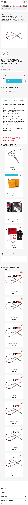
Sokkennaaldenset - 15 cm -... (14, 219)
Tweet (10, 91)
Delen (6, 91)
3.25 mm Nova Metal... (14, 317)
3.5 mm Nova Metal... (14, 447)
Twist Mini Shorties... (14, 245)
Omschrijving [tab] (8, 100)
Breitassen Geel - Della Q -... (14, 193)
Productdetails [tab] (18, 100)
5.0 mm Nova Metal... (14, 473)
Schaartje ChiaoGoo (14, 167)
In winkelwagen (14, 81)
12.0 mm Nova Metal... (14, 343)
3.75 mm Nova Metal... (14, 421)
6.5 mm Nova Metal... (14, 291)
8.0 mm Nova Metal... (14, 369)
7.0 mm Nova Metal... (14, 395)
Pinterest (13, 91)
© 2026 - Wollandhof (6, 503)
